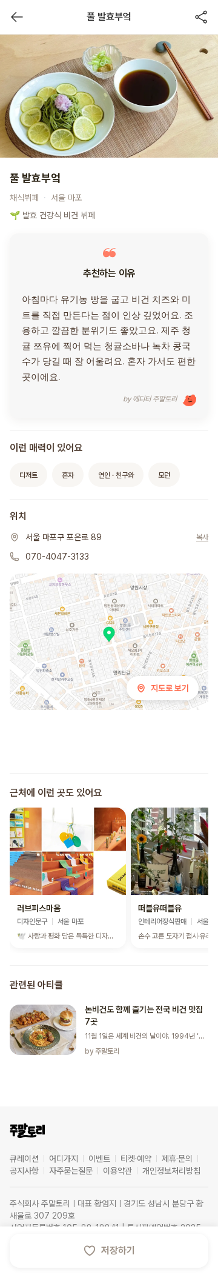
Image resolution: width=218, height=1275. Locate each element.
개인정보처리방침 (171, 1171)
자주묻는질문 (71, 1171)
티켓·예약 (136, 1158)
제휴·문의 (177, 1158)
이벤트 (99, 1158)
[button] (68, 878)
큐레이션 (24, 1158)
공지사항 (24, 1171)
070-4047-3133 (57, 556)
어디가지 (63, 1158)
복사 (202, 537)
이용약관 (117, 1171)
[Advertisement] (109, 744)
